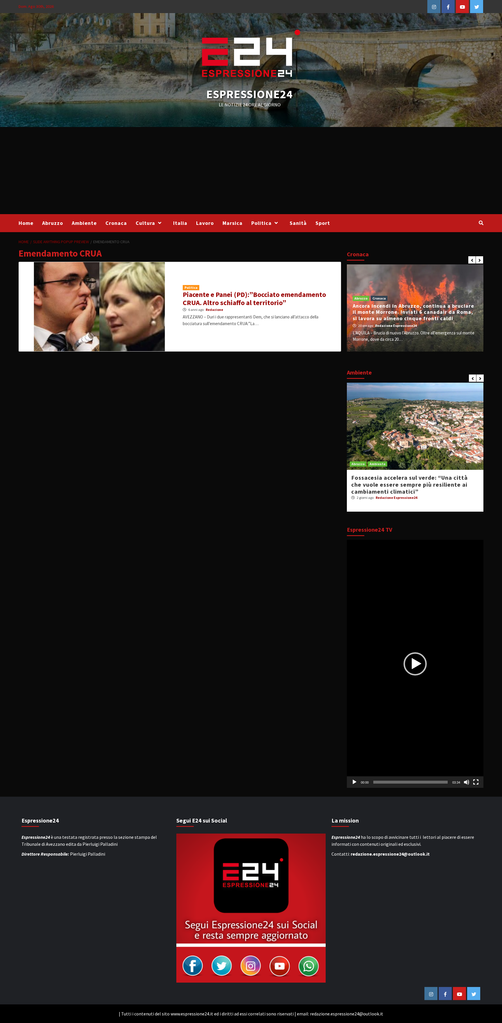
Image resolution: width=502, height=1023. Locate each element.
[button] (415, 664)
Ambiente (84, 223)
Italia (180, 223)
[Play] (354, 782)
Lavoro (205, 223)
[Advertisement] (251, 170)
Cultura (145, 223)
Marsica (233, 223)
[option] (415, 308)
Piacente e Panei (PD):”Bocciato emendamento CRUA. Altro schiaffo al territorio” (254, 298)
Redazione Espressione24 (396, 325)
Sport (322, 223)
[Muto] (466, 782)
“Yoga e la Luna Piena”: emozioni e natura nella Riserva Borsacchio (411, 481)
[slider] (410, 782)
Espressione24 (249, 94)
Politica (261, 223)
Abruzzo (52, 223)
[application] (415, 664)
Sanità (298, 223)
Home (26, 223)
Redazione (214, 309)
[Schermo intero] (476, 782)
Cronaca (116, 223)
